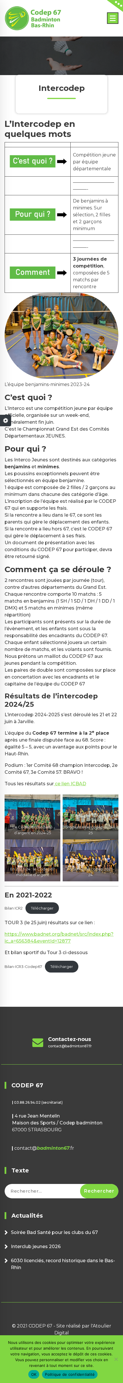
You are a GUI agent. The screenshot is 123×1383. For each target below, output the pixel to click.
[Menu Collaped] (112, 18)
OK (34, 1374)
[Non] (116, 1359)
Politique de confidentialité (70, 1374)
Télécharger (42, 908)
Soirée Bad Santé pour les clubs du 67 (54, 1232)
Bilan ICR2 (14, 908)
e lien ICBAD (71, 783)
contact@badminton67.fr (70, 1046)
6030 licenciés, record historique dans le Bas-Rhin (63, 1264)
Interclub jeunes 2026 (36, 1246)
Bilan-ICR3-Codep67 (23, 966)
